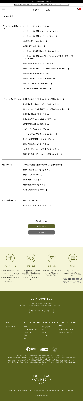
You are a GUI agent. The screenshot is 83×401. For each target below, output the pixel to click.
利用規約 (70, 390)
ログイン (44, 329)
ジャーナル (27, 332)
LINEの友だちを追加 (66, 329)
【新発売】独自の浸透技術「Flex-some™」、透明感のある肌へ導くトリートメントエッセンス (41, 5)
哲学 (25, 327)
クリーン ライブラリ (31, 329)
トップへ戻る (41, 232)
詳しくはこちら (51, 275)
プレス (26, 338)
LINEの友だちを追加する (42, 311)
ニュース (44, 335)
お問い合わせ (41, 226)
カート (44, 332)
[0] (78, 10)
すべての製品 (10, 327)
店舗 (25, 335)
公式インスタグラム (66, 332)
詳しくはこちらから (10, 281)
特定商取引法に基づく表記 (56, 390)
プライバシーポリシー (37, 390)
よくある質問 (46, 327)
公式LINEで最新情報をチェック (41, 1)
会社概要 (12, 390)
